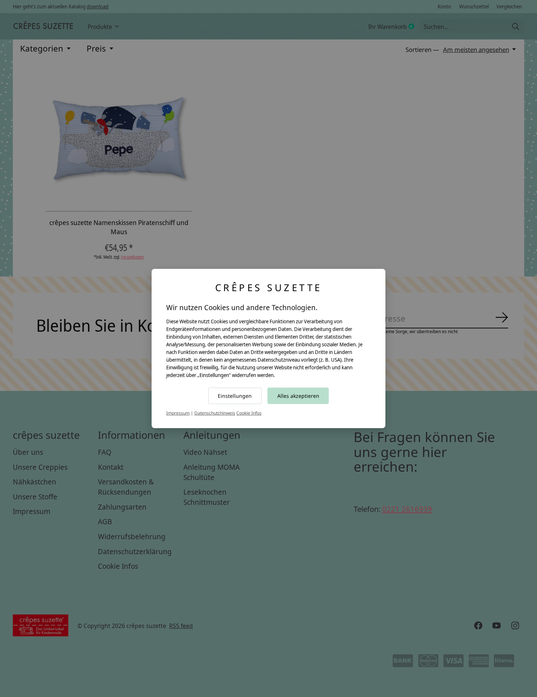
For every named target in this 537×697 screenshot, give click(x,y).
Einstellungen (235, 395)
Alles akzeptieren (298, 395)
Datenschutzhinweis (214, 413)
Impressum (178, 413)
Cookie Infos (249, 413)
